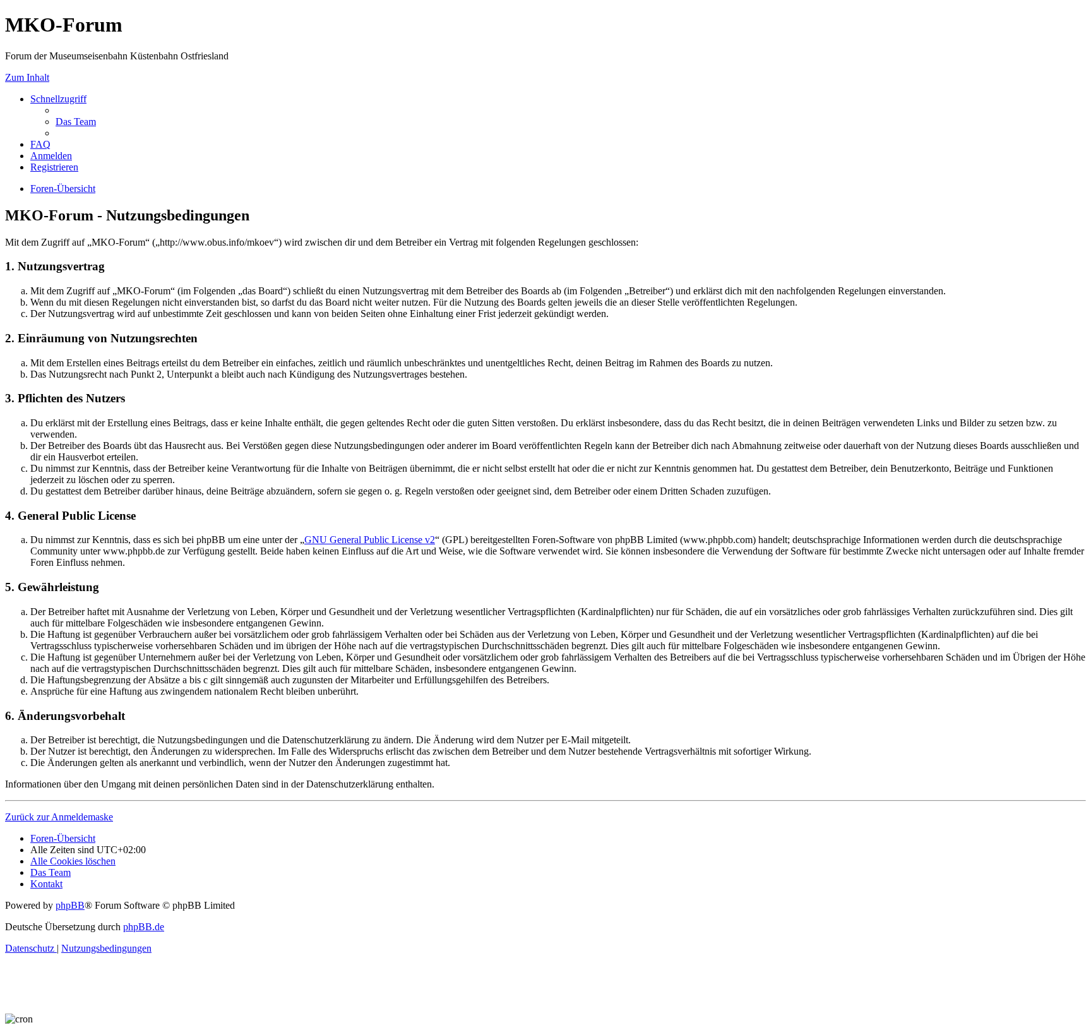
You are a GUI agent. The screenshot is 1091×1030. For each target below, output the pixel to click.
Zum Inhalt (27, 77)
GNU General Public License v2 (369, 539)
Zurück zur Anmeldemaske (59, 816)
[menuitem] (76, 121)
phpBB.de (143, 926)
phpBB (70, 905)
